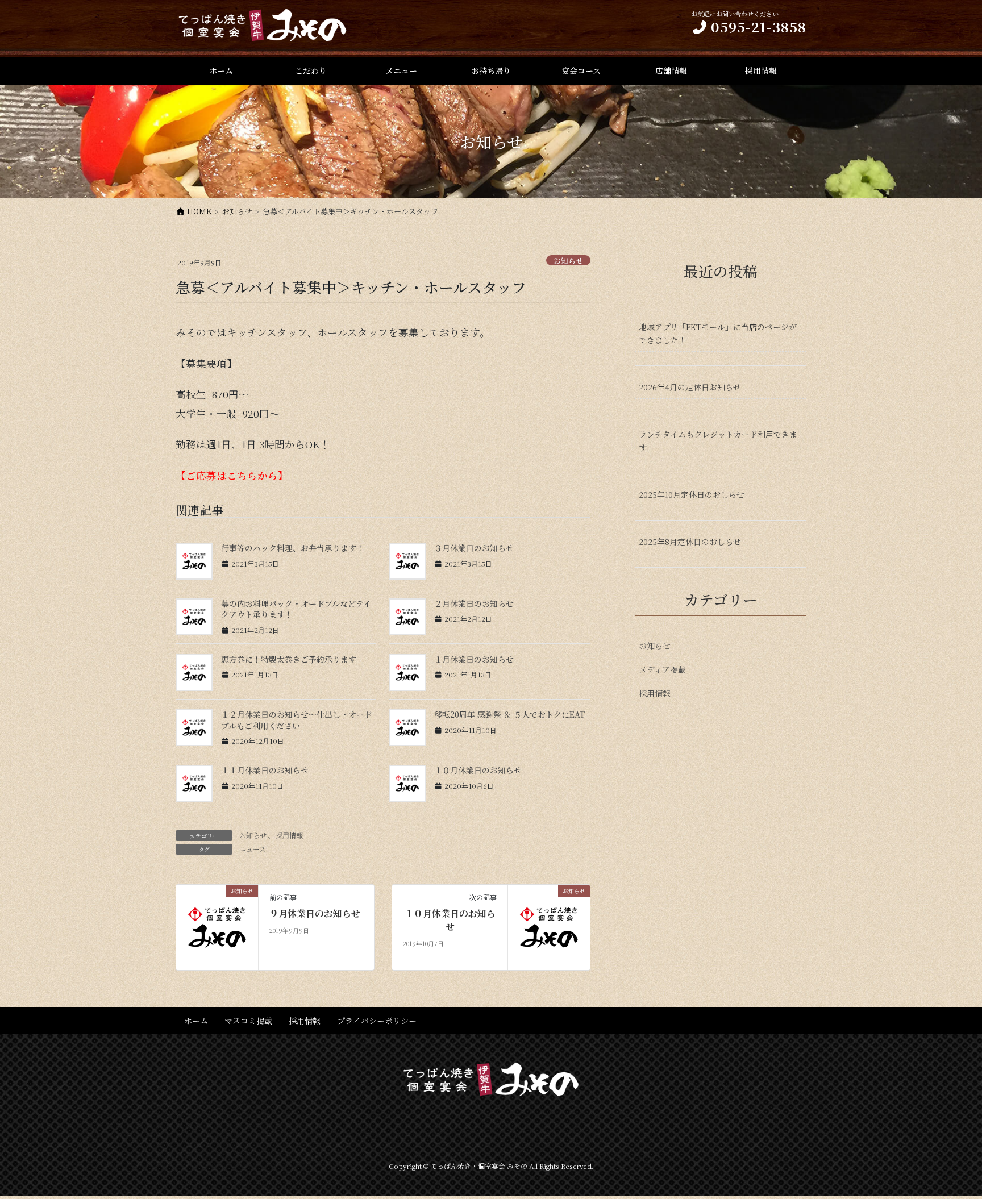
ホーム (196, 1020)
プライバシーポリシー (377, 1020)
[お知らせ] (217, 926)
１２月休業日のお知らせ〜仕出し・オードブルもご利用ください (296, 720)
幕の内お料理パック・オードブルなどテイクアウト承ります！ (296, 609)
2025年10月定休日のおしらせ (691, 494)
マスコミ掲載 (248, 1020)
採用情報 (289, 835)
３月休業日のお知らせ (474, 547)
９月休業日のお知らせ (314, 913)
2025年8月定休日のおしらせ (690, 541)
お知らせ (568, 260)
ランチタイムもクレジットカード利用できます (718, 440)
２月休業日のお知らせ (474, 603)
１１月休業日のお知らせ (265, 770)
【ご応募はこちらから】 (232, 475)
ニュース (252, 849)
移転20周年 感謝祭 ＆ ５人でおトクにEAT (509, 714)
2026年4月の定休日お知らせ (690, 387)
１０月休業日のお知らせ (478, 770)
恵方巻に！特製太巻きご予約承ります (288, 659)
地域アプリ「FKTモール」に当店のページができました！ (718, 333)
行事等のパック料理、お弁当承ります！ (292, 547)
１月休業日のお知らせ (474, 659)
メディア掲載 (662, 669)
